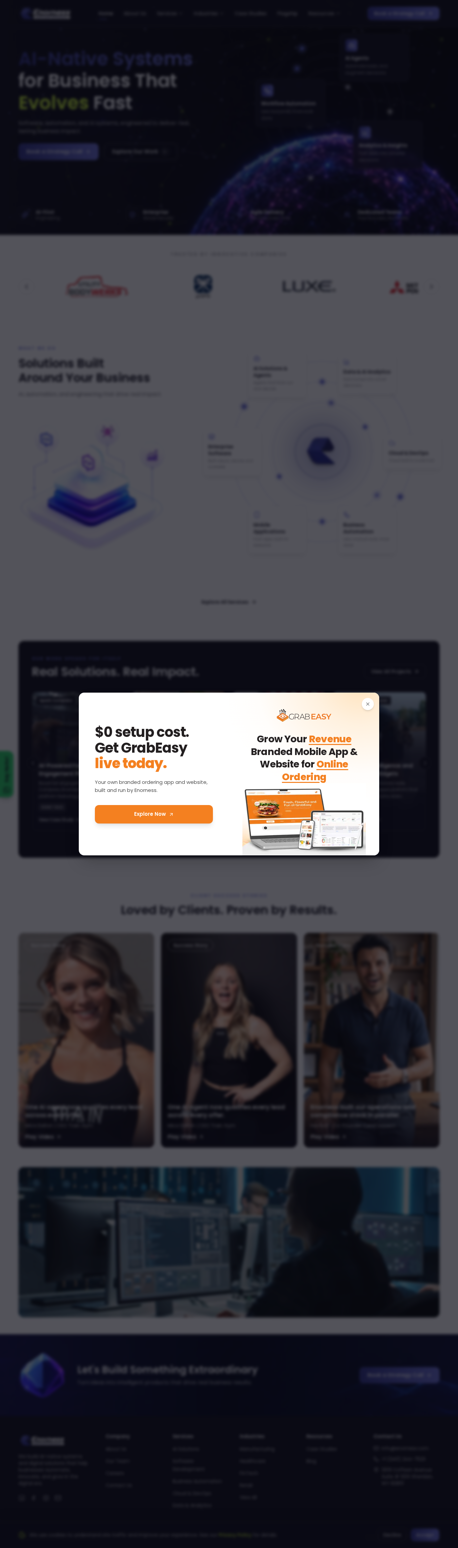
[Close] (368, 704)
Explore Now (150, 813)
